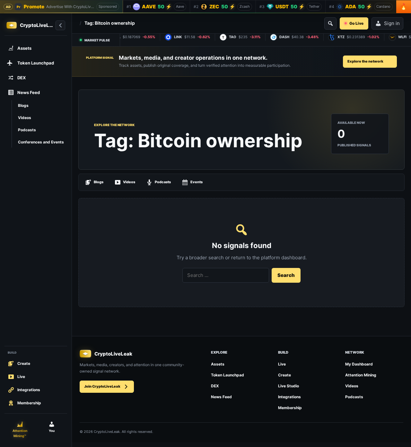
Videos (129, 182)
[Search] (330, 23)
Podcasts (163, 182)
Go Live (356, 23)
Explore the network (365, 61)
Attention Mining (360, 375)
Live (282, 364)
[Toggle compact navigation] (60, 25)
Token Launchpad (227, 375)
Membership (290, 407)
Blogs (98, 182)
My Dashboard (359, 364)
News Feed (221, 396)
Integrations (289, 396)
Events (196, 182)
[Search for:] (225, 275)
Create (284, 375)
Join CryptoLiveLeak (102, 386)
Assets (217, 364)
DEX (215, 385)
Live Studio (288, 385)
